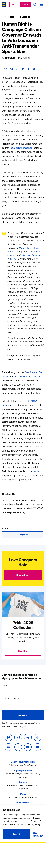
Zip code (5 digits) (15, 698)
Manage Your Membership (23, 762)
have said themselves (22, 147)
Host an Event (23, 802)
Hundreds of (25, 247)
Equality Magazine (23, 770)
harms (36, 471)
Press (23, 794)
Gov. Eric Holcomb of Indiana (28, 376)
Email (10, 685)
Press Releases (17, 17)
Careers (23, 782)
